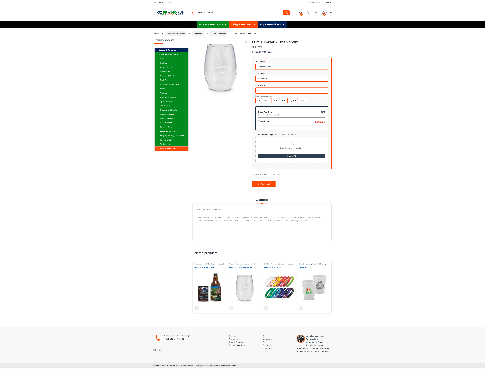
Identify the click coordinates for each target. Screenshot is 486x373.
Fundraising (289, 264)
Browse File (292, 156)
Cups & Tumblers (219, 34)
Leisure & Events (167, 114)
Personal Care (166, 127)
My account (267, 339)
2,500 (303, 100)
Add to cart (265, 184)
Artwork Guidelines (236, 342)
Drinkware (198, 34)
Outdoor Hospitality (168, 97)
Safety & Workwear (241, 24)
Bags (162, 59)
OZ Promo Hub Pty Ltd (165, 366)
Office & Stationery (168, 118)
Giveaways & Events (168, 110)
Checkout (267, 345)
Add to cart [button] (196, 308)
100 (266, 100)
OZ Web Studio (229, 366)
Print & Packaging (167, 131)
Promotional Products (211, 24)
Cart (264, 342)
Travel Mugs (165, 106)
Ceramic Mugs (166, 67)
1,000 (293, 100)
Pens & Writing (166, 123)
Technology (165, 144)
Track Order (268, 348)
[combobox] (237, 12)
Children (267, 264)
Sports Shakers (166, 101)
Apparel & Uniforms (271, 24)
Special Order (166, 140)
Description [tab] (262, 200)
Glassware (164, 93)
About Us (328, 2)
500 (284, 100)
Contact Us (233, 339)
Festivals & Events (201, 264)
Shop (265, 336)
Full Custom (212, 264)
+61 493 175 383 (314, 2)
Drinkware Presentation (169, 84)
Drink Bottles (165, 80)
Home (156, 34)
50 (258, 100)
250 (275, 100)
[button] (246, 41)
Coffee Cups (165, 71)
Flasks (162, 88)
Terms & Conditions (237, 345)
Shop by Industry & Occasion (172, 136)
